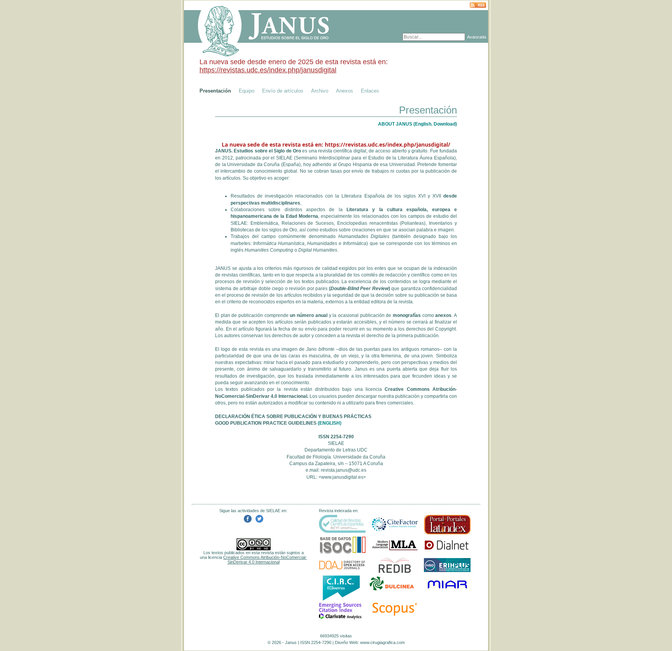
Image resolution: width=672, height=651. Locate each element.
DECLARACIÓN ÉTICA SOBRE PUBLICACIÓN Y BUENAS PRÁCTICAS (293, 416)
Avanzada (476, 37)
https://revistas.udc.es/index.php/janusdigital (268, 70)
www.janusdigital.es (342, 477)
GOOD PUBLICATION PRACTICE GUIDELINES (266, 423)
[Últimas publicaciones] (478, 5)
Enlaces (370, 91)
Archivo (319, 91)
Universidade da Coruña (253, 164)
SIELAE (284, 158)
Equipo (246, 91)
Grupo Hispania (355, 164)
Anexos (344, 91)
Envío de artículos (282, 91)
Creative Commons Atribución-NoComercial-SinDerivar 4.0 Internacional (265, 559)
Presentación (215, 91)
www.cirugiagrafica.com (382, 642)
